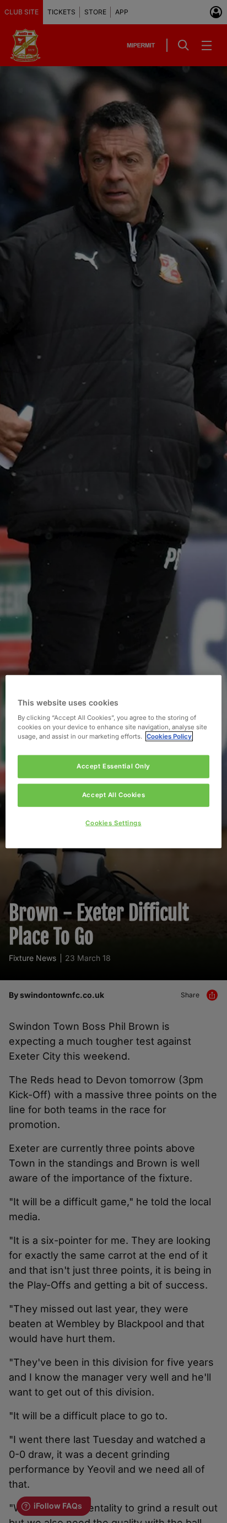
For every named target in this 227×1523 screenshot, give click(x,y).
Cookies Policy (169, 736)
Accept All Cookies (113, 795)
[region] (113, 761)
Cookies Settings (113, 823)
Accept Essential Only (113, 766)
